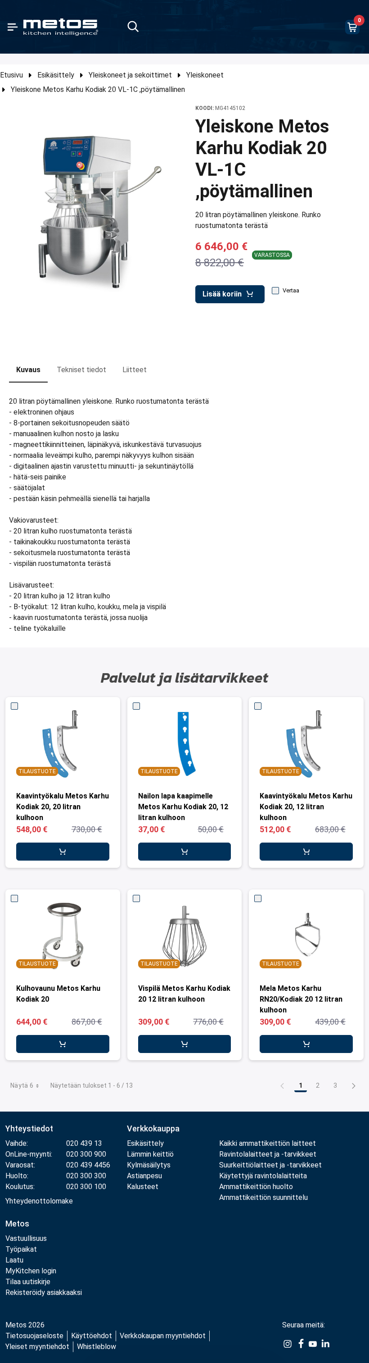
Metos (17, 1223)
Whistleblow (96, 1346)
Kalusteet (142, 1186)
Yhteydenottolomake (39, 1201)
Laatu (14, 1260)
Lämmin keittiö (150, 1154)
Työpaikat (21, 1249)
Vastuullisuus (26, 1238)
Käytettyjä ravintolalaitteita (263, 1176)
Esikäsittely (55, 75)
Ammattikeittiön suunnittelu (263, 1197)
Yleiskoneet (205, 75)
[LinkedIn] (325, 1343)
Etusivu (11, 75)
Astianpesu (144, 1176)
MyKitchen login (30, 1271)
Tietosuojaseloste (34, 1335)
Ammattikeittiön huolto (256, 1186)
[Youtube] (312, 1343)
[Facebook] (300, 1343)
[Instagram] (287, 1343)
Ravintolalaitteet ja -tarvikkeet (267, 1154)
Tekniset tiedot (81, 369)
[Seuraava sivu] (354, 1085)
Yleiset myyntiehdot (37, 1346)
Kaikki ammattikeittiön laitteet (267, 1143)
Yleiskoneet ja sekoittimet (130, 75)
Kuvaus (28, 369)
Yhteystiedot (29, 1128)
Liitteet (134, 369)
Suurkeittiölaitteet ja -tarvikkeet (270, 1165)
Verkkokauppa (153, 1128)
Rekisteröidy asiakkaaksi (43, 1292)
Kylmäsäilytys (149, 1165)
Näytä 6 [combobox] (21, 1085)
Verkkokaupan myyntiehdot (163, 1335)
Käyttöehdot (91, 1335)
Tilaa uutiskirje (27, 1281)
